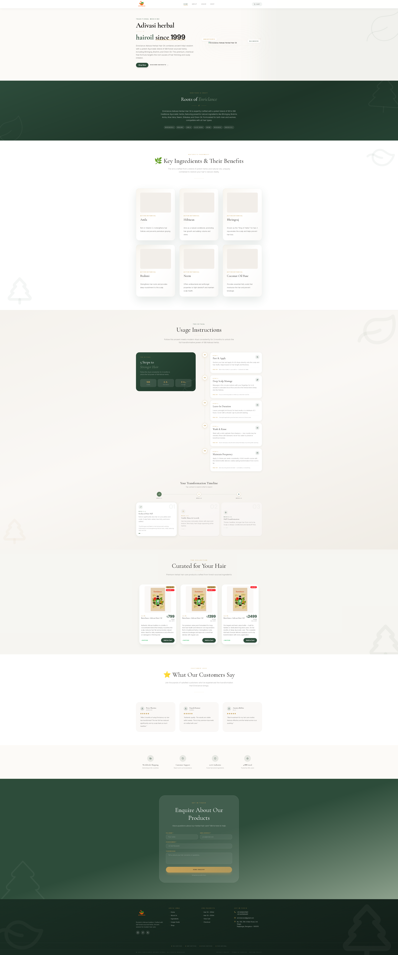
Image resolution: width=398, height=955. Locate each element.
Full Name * (169, 832)
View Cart (207, 919)
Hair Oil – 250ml (209, 912)
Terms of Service (239, 952)
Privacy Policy (222, 952)
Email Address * (205, 832)
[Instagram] (138, 932)
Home (186, 4)
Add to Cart (168, 640)
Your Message (170, 851)
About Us (174, 915)
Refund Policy (255, 952)
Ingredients (174, 919)
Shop (212, 4)
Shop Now (142, 65)
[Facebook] (143, 932)
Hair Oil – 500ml (209, 915)
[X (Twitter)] (148, 932)
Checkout (207, 922)
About (194, 4)
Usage (203, 4)
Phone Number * (171, 842)
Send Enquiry (199, 869)
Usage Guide (175, 922)
